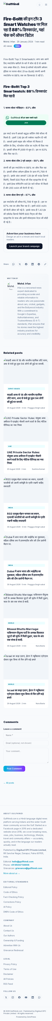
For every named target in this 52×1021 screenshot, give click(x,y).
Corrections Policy (12, 902)
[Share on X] (19, 264)
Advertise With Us (11, 945)
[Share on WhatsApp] (13, 264)
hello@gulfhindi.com (23, 861)
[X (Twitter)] (6, 997)
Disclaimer (8, 974)
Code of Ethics (10, 892)
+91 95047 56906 (20, 865)
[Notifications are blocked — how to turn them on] (39, 5)
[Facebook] (19, 997)
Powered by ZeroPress (26, 1017)
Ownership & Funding (13, 940)
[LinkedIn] (32, 997)
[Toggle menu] (46, 4)
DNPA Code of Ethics (13, 912)
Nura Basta (40, 646)
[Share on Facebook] (26, 264)
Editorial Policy (10, 887)
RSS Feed (8, 984)
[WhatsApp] (39, 997)
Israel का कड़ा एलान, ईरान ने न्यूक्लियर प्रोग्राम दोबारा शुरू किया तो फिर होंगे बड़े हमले (25, 694)
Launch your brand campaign (24, 246)
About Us (7, 925)
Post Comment (14, 768)
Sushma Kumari (38, 469)
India (17, 46)
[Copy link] (45, 264)
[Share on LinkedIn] (32, 264)
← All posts (8, 783)
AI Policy (7, 907)
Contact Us (8, 930)
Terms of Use (9, 969)
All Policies (8, 979)
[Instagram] (12, 997)
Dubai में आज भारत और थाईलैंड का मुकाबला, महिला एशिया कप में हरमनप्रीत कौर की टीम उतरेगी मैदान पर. (25, 575)
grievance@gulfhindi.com (28, 868)
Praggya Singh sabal (36, 408)
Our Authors (9, 935)
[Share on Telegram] (38, 264)
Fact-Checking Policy (13, 897)
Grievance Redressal (13, 950)
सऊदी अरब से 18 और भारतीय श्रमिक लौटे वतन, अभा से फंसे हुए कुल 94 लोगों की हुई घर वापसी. (25, 398)
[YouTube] (26, 997)
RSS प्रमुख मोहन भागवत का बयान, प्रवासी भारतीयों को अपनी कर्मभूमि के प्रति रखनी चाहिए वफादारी (26, 517)
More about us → (11, 873)
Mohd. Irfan (9, 41)
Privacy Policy (10, 964)
